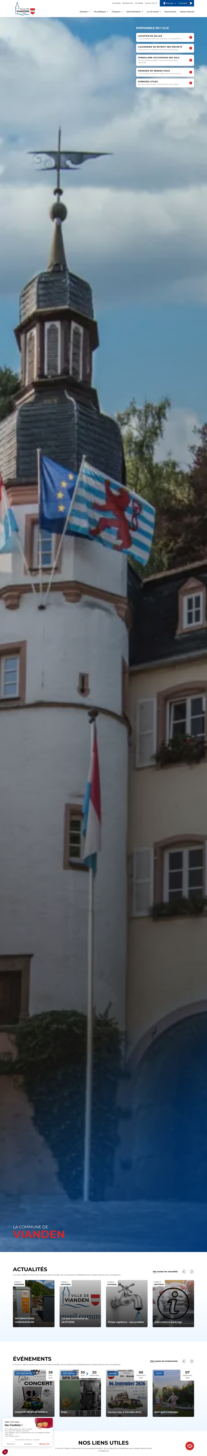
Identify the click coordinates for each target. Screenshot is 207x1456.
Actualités (116, 3)
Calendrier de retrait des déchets (160, 48)
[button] (169, 3)
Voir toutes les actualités (165, 1271)
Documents (170, 12)
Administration (133, 12)
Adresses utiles (158, 82)
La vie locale (153, 12)
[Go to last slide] (184, 1271)
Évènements (128, 3)
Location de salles (160, 37)
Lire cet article (34, 1303)
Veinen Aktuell (187, 12)
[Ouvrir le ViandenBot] (189, 1446)
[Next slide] (191, 1271)
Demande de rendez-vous (159, 72)
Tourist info (150, 3)
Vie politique (100, 12)
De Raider (139, 3)
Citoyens (116, 12)
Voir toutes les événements (164, 1361)
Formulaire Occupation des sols (158, 60)
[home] (19, 11)
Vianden (84, 12)
